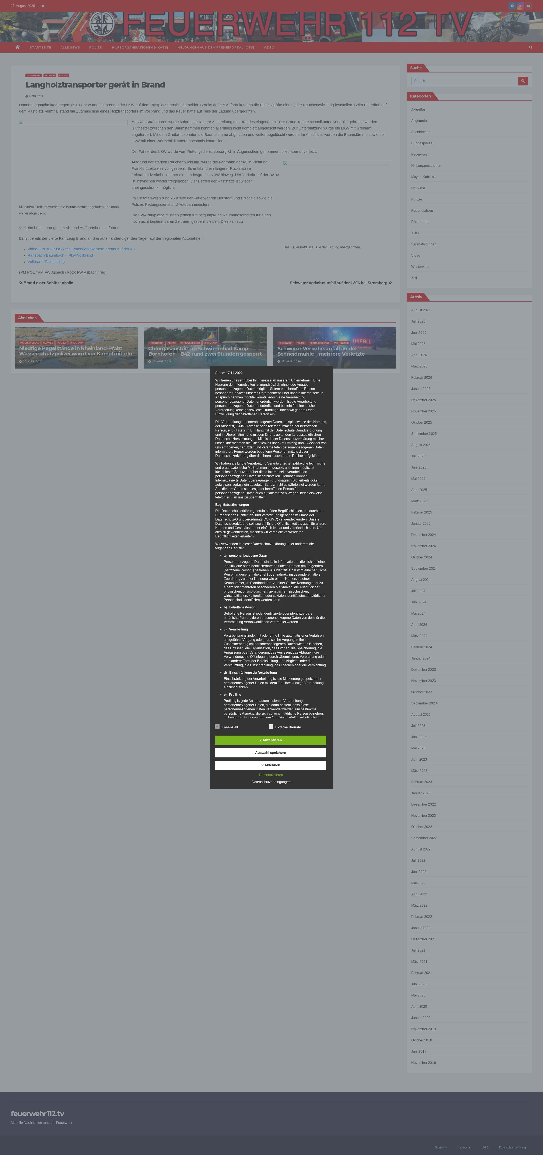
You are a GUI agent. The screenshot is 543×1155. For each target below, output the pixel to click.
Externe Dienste (288, 727)
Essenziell (230, 727)
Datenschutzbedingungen (271, 782)
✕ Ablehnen (270, 765)
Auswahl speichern (270, 752)
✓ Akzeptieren (270, 740)
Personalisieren (271, 775)
